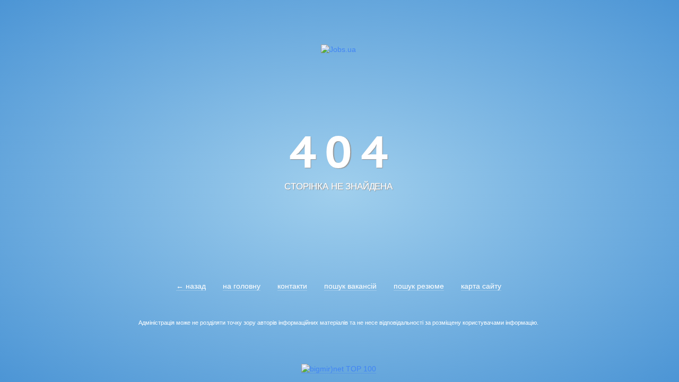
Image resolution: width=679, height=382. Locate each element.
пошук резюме (419, 286)
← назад (191, 286)
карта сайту (481, 286)
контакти (292, 286)
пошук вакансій (350, 286)
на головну (241, 286)
